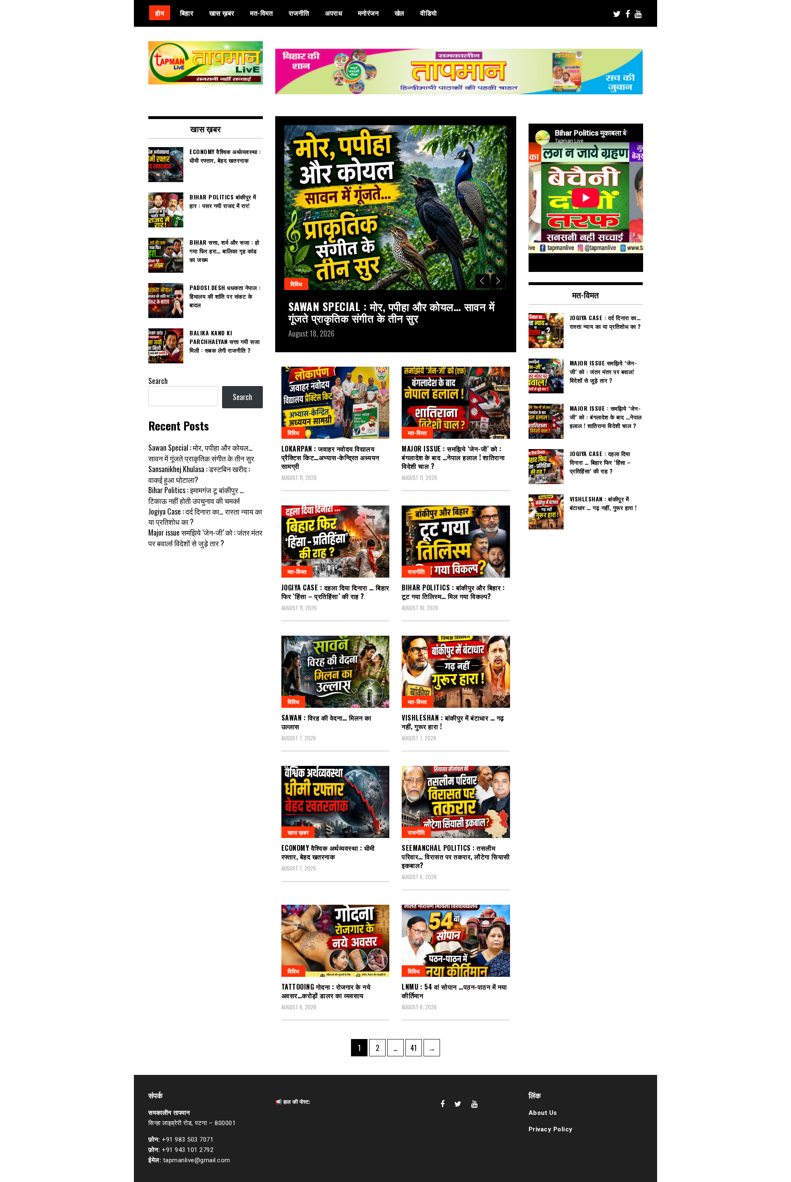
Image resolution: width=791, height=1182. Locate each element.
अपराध (333, 13)
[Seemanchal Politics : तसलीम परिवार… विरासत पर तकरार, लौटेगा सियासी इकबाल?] (456, 802)
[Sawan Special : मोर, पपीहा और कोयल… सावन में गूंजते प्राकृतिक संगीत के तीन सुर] (395, 207)
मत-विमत (261, 13)
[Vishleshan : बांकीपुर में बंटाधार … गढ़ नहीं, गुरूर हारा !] (456, 672)
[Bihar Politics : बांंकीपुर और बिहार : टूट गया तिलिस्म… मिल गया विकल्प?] (456, 542)
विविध (296, 283)
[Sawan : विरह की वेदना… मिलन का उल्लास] (335, 672)
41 (416, 1047)
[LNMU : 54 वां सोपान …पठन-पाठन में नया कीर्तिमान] (456, 941)
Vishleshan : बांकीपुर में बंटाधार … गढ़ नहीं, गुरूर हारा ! (453, 722)
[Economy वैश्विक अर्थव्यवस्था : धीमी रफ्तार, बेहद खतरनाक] (335, 802)
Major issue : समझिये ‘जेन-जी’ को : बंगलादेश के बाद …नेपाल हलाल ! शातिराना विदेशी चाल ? (453, 457)
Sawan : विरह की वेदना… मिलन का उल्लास (326, 722)
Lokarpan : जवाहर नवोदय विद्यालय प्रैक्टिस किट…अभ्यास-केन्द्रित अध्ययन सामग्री (330, 457)
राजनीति (299, 13)
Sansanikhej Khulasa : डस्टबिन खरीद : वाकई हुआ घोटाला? (199, 474)
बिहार (187, 13)
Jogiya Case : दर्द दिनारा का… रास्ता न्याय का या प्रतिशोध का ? (205, 516)
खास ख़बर (221, 13)
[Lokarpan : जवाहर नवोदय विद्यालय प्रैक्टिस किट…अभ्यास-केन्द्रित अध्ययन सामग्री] (335, 403)
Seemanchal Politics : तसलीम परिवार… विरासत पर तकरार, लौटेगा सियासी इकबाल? (456, 856)
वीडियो (428, 13)
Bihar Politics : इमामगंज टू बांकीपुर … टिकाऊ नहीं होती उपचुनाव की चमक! (196, 495)
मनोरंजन (368, 13)
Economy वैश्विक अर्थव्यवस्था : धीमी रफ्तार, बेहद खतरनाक (328, 852)
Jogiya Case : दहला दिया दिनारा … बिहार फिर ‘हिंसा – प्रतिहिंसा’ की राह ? (335, 592)
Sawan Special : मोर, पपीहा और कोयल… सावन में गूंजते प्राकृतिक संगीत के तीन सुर (391, 312)
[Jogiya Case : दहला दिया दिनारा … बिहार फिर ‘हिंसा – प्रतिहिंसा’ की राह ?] (335, 542)
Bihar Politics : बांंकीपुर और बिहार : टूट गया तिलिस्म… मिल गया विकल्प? (453, 592)
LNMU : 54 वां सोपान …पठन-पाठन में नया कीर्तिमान (454, 991)
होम (159, 13)
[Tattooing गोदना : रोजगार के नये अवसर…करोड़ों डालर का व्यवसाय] (335, 941)
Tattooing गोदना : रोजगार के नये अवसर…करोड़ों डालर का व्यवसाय (326, 991)
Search (158, 380)
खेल (400, 13)
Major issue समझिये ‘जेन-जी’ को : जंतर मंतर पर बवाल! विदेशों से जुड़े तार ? (205, 537)
